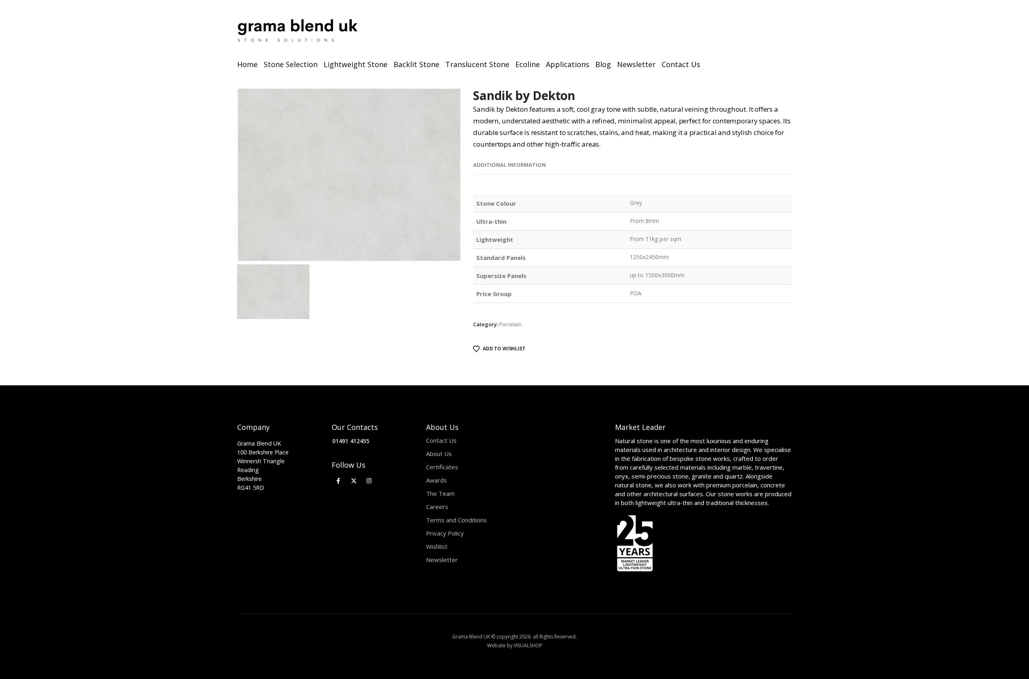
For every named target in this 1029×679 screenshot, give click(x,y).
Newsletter (636, 64)
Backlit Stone (416, 64)
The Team (440, 493)
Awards (436, 480)
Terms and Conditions (456, 520)
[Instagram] (369, 480)
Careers (437, 507)
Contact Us (681, 64)
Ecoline (527, 64)
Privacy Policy (445, 533)
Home (247, 64)
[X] (354, 480)
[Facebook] (338, 480)
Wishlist (436, 546)
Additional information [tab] (509, 164)
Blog (603, 64)
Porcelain (510, 324)
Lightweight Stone (355, 64)
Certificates (442, 467)
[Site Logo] (297, 31)
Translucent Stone (477, 64)
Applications (567, 64)
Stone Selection (291, 64)
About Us (439, 454)
